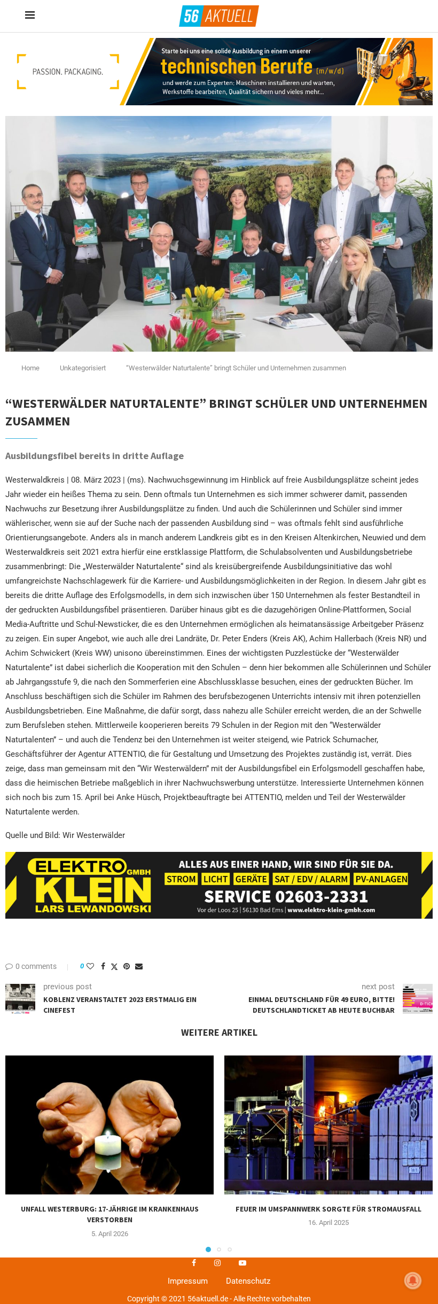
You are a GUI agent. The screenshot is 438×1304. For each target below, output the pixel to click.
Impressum (188, 1281)
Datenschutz (248, 1281)
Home (30, 368)
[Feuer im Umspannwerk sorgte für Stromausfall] (328, 1124)
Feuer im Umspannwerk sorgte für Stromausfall (328, 1209)
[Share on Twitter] (114, 966)
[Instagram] (217, 1263)
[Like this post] (90, 966)
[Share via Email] (139, 966)
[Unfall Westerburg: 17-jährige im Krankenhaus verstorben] (109, 1124)
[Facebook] (194, 1263)
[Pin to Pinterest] (126, 966)
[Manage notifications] (412, 1280)
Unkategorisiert (83, 368)
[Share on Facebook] (103, 966)
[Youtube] (242, 1263)
